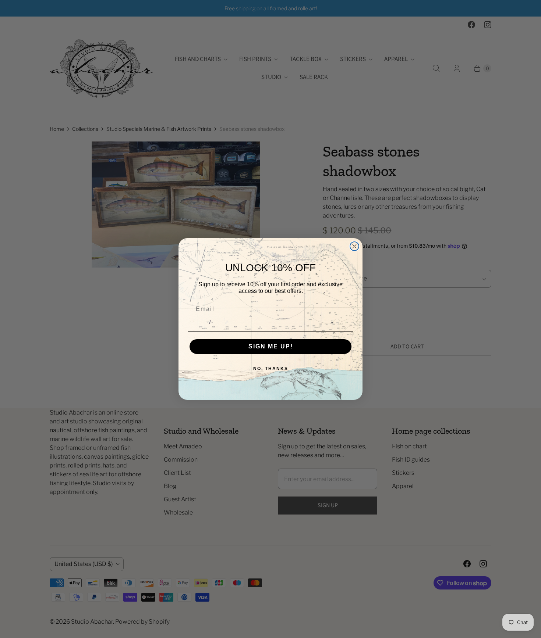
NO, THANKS (270, 368)
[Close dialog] (354, 246)
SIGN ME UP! (270, 346)
